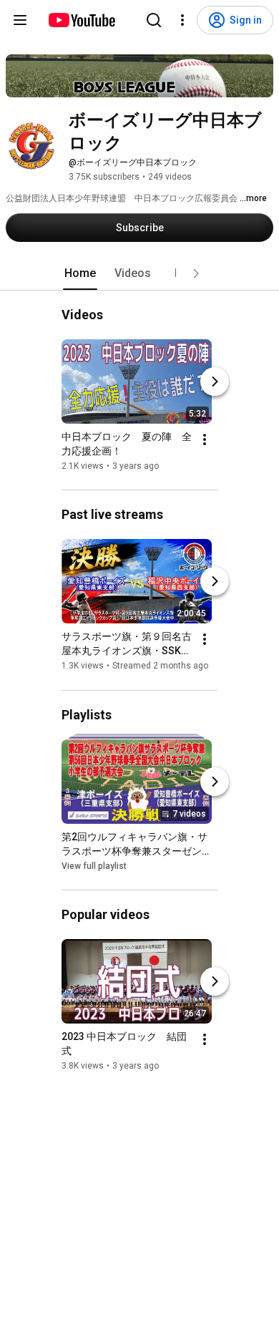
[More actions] (204, 439)
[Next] (214, 381)
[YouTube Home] (81, 20)
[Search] (153, 20)
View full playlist (94, 866)
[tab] (80, 273)
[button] (196, 273)
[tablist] (139, 273)
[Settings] (182, 20)
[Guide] (20, 20)
